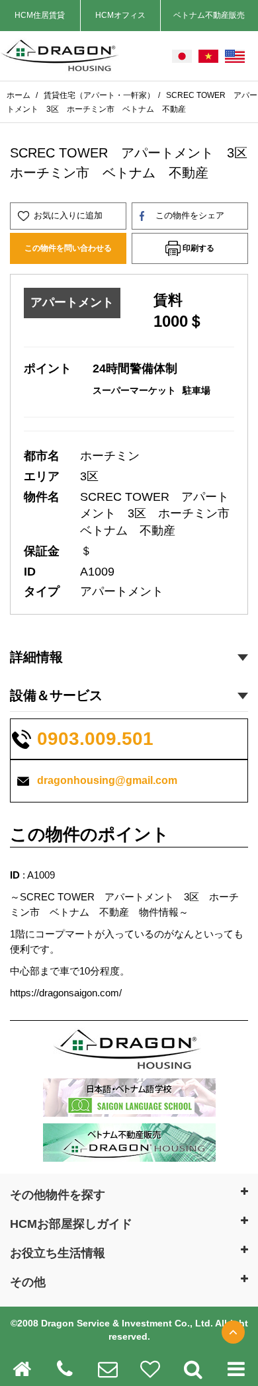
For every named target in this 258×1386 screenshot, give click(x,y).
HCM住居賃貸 (40, 15)
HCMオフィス (120, 15)
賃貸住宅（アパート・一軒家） (99, 95)
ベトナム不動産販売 (209, 15)
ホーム (19, 95)
